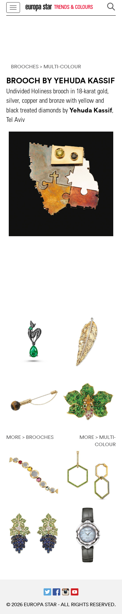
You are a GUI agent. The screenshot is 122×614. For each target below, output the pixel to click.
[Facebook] (56, 591)
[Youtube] (75, 591)
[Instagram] (65, 591)
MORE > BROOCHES (29, 437)
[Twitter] (47, 591)
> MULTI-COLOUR (60, 66)
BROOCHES (24, 66)
